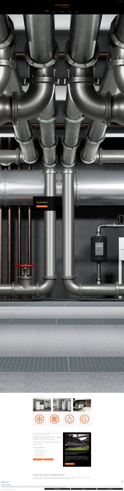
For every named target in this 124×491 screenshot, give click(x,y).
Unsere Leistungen (37, 459)
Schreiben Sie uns (48, 459)
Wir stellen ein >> (69, 463)
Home (47, 11)
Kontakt (76, 11)
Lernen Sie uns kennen (42, 206)
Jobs (69, 11)
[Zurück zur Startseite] (62, 6)
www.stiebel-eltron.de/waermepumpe (39, 396)
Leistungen (62, 11)
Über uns (54, 11)
